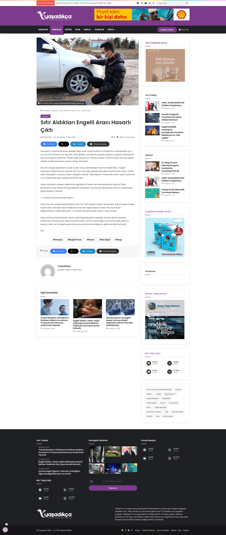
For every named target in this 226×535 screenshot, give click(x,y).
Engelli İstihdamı (152, 398)
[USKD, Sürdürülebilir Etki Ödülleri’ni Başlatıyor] (152, 106)
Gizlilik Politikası (148, 530)
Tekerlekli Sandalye (154, 412)
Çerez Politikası (163, 530)
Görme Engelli (152, 403)
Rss (180, 530)
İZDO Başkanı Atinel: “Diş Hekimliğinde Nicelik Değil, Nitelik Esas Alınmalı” (85, 3)
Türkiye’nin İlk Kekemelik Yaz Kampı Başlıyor (173, 191)
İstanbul (149, 416)
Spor (77, 29)
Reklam (174, 530)
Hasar (91, 239)
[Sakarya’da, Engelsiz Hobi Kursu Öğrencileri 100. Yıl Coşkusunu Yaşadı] (113, 451)
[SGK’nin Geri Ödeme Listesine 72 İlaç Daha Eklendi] (129, 450)
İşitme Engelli (168, 416)
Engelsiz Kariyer (167, 30)
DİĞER (110, 29)
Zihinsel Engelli (177, 412)
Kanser (162, 403)
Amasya (58, 239)
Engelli (158, 394)
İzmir (158, 416)
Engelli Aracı (75, 239)
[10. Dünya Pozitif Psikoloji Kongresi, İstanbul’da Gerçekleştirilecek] (152, 166)
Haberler (56, 29)
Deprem (149, 394)
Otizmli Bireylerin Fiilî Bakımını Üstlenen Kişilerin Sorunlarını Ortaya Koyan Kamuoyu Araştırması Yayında (55, 321)
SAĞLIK (87, 29)
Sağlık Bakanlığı (160, 407)
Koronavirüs (173, 403)
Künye (137, 530)
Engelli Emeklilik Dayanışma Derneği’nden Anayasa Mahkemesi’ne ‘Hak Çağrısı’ (172, 132)
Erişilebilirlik (166, 398)
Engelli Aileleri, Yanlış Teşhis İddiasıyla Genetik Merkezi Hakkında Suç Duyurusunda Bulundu (86, 324)
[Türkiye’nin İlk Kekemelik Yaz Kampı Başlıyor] (152, 193)
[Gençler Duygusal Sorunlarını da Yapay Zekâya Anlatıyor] (152, 118)
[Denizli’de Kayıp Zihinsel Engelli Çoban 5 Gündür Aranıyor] (113, 468)
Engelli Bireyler (170, 394)
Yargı (119, 239)
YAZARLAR (99, 29)
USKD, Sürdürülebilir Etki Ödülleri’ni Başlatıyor (173, 104)
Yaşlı (166, 412)
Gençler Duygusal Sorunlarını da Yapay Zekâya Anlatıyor (171, 117)
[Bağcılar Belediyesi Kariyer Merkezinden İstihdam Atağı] (96, 468)
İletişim (186, 530)
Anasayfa (43, 29)
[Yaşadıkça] (54, 15)
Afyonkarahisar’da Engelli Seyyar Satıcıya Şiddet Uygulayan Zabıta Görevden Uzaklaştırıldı (119, 321)
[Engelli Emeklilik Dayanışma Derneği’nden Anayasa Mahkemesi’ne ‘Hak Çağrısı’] (152, 130)
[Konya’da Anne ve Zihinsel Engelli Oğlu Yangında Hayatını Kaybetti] (96, 454)
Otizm (149, 407)
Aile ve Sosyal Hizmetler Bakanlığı (159, 389)
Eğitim (68, 29)
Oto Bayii (105, 239)
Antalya (178, 389)
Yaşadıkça (64, 266)
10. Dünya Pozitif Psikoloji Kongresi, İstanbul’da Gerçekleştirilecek (170, 166)
